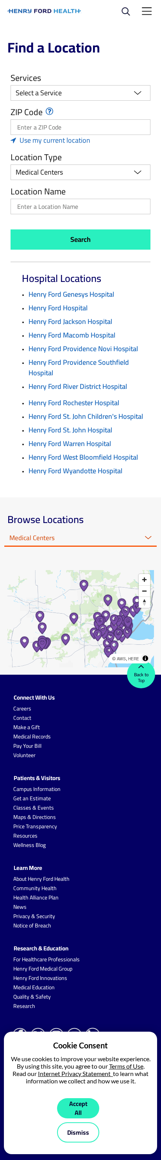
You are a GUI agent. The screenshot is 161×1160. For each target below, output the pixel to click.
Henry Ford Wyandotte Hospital (75, 470)
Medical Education (34, 987)
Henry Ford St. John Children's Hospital (86, 416)
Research (24, 1006)
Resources (25, 836)
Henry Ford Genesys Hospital (71, 294)
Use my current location (55, 140)
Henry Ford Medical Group (42, 969)
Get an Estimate (32, 798)
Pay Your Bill (27, 746)
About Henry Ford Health (41, 879)
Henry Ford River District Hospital (78, 386)
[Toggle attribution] (145, 658)
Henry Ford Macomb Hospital (72, 335)
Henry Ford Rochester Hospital (74, 402)
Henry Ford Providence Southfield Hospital (79, 367)
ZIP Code (27, 112)
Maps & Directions (34, 817)
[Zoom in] (144, 579)
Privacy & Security (34, 916)
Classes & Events (33, 808)
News (20, 907)
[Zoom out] (144, 591)
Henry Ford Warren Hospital (70, 443)
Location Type (36, 157)
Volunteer (24, 755)
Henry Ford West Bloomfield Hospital (83, 457)
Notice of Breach (32, 925)
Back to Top (141, 677)
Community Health (35, 888)
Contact (22, 718)
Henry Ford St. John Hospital (70, 429)
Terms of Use (126, 1066)
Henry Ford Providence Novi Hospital (83, 348)
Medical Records (32, 736)
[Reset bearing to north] (144, 602)
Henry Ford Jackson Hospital (70, 321)
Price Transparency (35, 826)
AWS (121, 658)
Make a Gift (26, 727)
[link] (44, 11)
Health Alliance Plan (36, 897)
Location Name (38, 191)
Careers (22, 708)
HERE (133, 658)
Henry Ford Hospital (58, 307)
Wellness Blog (29, 845)
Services (26, 78)
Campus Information (37, 789)
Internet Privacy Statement (75, 1073)
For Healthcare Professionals (46, 959)
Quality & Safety (32, 997)
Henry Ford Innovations (40, 978)
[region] (80, 618)
